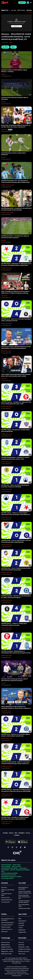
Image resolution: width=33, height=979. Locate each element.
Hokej (10, 42)
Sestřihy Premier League (7, 185)
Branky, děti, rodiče (6, 351)
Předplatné (22, 2)
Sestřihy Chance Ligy (6, 268)
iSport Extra (4, 378)
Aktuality (3, 74)
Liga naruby (4, 129)
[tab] (5, 10)
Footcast (3, 683)
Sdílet (6, 47)
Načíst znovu (16, 26)
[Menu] (31, 3)
